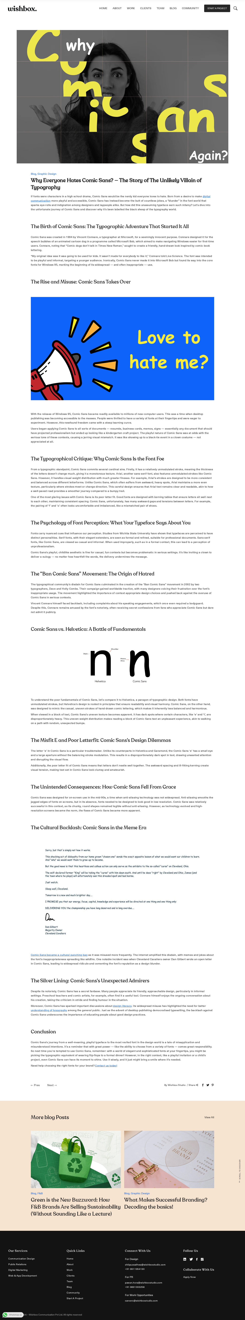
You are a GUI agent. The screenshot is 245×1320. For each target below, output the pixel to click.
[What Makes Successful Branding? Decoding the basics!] (169, 1159)
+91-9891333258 (135, 1286)
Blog (33, 174)
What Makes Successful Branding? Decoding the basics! (165, 1203)
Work (70, 1269)
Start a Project (75, 1298)
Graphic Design (47, 174)
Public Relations (17, 1264)
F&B (40, 1193)
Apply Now (189, 1276)
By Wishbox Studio (175, 1085)
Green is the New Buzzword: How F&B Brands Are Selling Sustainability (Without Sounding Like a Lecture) (76, 1206)
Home (70, 1258)
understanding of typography (49, 1010)
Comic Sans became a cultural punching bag (59, 955)
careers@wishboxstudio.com (141, 1300)
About (70, 1264)
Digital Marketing (18, 1269)
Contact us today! (106, 1065)
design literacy (122, 1006)
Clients (71, 1275)
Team (70, 1281)
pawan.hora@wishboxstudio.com (143, 1282)
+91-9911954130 (135, 1268)
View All (209, 1117)
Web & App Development (22, 1275)
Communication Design (21, 1258)
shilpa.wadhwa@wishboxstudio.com (145, 1264)
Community (73, 1292)
